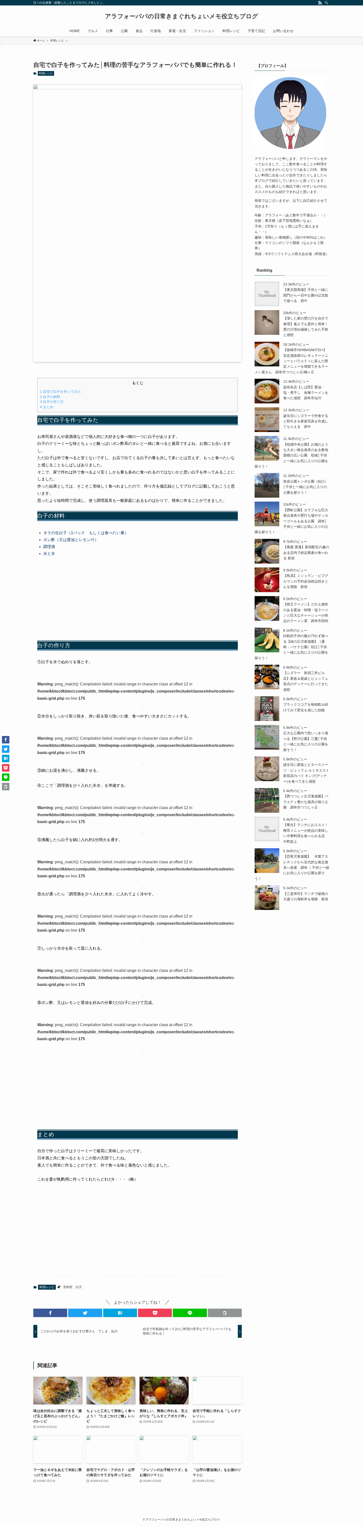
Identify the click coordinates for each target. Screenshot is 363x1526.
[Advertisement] (137, 599)
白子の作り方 (52, 402)
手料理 (67, 1287)
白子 (79, 1287)
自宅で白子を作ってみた (60, 392)
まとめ (46, 407)
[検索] (326, 2)
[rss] (320, 2)
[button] (50, 1313)
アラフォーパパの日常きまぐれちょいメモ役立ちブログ (181, 16)
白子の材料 (50, 397)
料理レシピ (46, 73)
